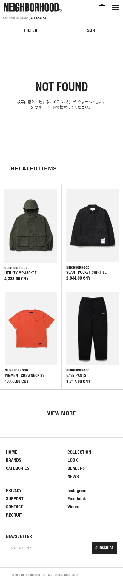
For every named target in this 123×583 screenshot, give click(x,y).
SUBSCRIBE (104, 548)
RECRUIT (14, 515)
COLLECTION (79, 452)
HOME (11, 452)
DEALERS (76, 468)
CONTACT (14, 506)
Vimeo (73, 506)
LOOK (72, 460)
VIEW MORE (61, 413)
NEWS (73, 476)
